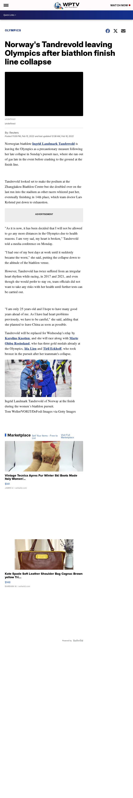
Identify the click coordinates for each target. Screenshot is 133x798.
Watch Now (119, 5)
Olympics (13, 30)
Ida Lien (30, 348)
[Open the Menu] (6, 5)
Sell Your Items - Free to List (45, 436)
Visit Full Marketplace (67, 436)
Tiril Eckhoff (52, 348)
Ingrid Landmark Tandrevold (53, 143)
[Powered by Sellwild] (78, 640)
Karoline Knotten (17, 338)
